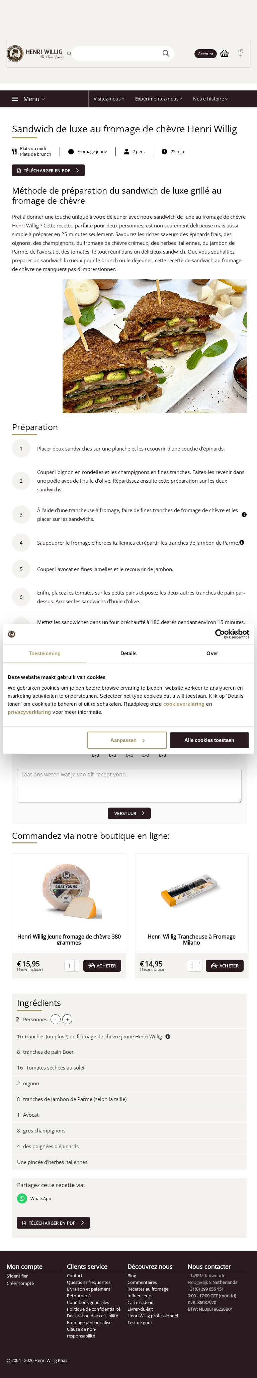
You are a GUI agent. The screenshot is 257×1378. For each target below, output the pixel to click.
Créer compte (20, 1283)
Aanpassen (123, 740)
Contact (75, 1275)
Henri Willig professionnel (152, 1316)
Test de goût (139, 1322)
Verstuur (125, 813)
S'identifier (17, 1276)
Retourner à (79, 1296)
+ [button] (67, 1019)
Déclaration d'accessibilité (92, 1316)
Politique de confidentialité (93, 1309)
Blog (131, 1275)
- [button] (55, 1019)
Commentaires (142, 1282)
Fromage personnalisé (89, 1322)
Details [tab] (128, 653)
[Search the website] (167, 53)
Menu (31, 99)
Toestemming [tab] (45, 653)
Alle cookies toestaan (209, 740)
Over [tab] (212, 653)
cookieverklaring (184, 704)
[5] (129, 786)
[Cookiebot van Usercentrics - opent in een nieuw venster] (220, 634)
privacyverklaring (29, 712)
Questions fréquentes (88, 1282)
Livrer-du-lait (140, 1309)
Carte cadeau (140, 1302)
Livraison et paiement (88, 1289)
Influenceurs (139, 1296)
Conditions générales (88, 1302)
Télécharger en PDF (46, 170)
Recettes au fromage (147, 1289)
